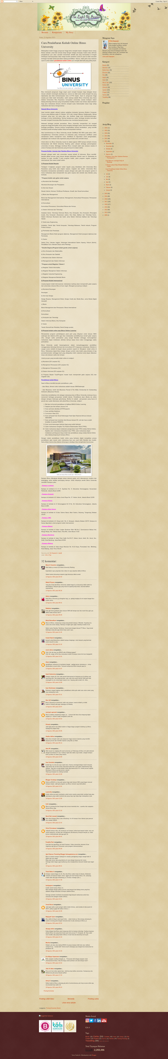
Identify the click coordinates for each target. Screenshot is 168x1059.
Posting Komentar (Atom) (53, 1008)
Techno (104, 95)
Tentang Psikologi (122, 1038)
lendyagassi (49, 885)
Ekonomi (104, 72)
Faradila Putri (50, 842)
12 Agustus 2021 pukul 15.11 (54, 694)
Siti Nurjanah (115, 41)
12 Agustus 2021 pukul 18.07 (54, 706)
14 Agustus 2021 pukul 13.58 (54, 798)
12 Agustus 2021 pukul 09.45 (54, 615)
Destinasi (105, 67)
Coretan (106, 1036)
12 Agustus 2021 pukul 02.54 (54, 577)
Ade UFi (48, 748)
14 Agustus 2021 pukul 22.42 (54, 822)
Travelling (105, 97)
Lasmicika (49, 792)
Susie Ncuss (49, 904)
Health (104, 77)
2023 (106, 136)
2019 (106, 196)
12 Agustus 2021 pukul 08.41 (54, 602)
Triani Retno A (50, 871)
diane (47, 662)
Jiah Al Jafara (50, 968)
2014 (106, 209)
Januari (108, 190)
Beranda (45, 32)
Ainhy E (48, 981)
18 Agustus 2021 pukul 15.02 (54, 963)
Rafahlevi (48, 608)
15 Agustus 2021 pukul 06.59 (54, 848)
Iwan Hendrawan (51, 688)
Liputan (104, 90)
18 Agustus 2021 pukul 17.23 (54, 975)
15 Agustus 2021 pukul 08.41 (54, 866)
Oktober (108, 149)
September (109, 151)
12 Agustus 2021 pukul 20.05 (54, 731)
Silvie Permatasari (51, 828)
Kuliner (104, 85)
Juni (107, 176)
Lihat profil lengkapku (108, 56)
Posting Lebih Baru (46, 999)
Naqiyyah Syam (50, 916)
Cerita (96, 1036)
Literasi (122, 1036)
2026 (106, 128)
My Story (69, 32)
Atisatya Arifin (50, 928)
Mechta (48, 942)
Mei (107, 179)
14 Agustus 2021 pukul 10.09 (54, 757)
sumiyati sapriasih (51, 712)
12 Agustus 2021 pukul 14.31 (54, 656)
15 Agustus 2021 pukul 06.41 (54, 836)
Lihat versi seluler (69, 1003)
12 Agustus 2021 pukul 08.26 (54, 590)
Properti (104, 92)
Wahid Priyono (50, 582)
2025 (106, 130)
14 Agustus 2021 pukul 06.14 (54, 743)
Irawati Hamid (50, 638)
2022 (106, 138)
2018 (106, 199)
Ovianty (48, 724)
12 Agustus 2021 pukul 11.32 (54, 644)
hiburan (101, 1041)
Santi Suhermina (51, 674)
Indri (47, 804)
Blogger (94, 1055)
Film (103, 75)
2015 (106, 207)
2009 (106, 215)
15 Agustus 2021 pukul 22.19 (54, 937)
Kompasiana (57, 32)
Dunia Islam (105, 70)
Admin (48, 596)
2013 (106, 212)
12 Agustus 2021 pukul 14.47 (54, 668)
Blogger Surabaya (51, 780)
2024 (106, 133)
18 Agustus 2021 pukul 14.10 (54, 951)
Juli (107, 174)
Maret (108, 185)
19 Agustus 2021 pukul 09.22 (54, 987)
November (109, 146)
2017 (106, 201)
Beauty (104, 65)
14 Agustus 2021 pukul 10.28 (54, 774)
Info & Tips (48, 555)
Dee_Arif (48, 700)
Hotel (103, 80)
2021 (106, 141)
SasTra (104, 1038)
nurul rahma (49, 650)
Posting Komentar (49, 991)
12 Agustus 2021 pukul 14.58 (54, 682)
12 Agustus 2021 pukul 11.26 (54, 632)
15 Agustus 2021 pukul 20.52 (54, 923)
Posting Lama (93, 999)
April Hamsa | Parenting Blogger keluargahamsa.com (62, 854)
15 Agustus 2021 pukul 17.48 (54, 880)
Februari (108, 187)
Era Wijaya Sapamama (52, 956)
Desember (109, 143)
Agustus (108, 154)
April (107, 182)
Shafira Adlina (50, 736)
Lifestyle (104, 87)
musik (106, 1041)
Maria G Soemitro (51, 565)
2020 (106, 193)
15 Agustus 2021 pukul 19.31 (54, 899)
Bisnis (87, 1036)
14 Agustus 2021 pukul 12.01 (54, 786)
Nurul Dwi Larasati (51, 816)
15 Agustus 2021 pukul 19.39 (54, 911)
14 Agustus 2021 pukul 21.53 (54, 810)
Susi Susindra (50, 762)
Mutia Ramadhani (51, 620)
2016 (106, 204)
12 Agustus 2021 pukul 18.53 (54, 718)
